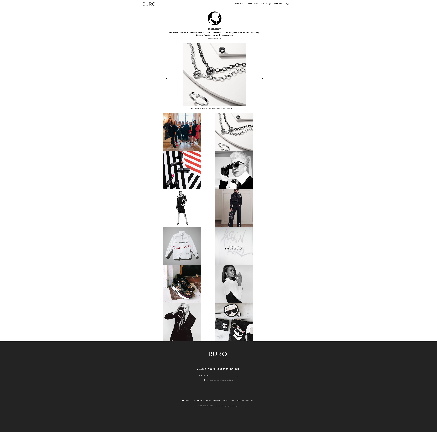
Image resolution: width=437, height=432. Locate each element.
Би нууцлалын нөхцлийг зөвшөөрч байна (220, 380)
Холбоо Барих (228, 400)
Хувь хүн (278, 4)
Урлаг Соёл (247, 4)
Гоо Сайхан (259, 4)
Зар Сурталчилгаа (245, 400)
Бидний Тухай (188, 400)
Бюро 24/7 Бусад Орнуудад (208, 400)
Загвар (238, 4)
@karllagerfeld (214, 38)
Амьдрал (269, 4)
